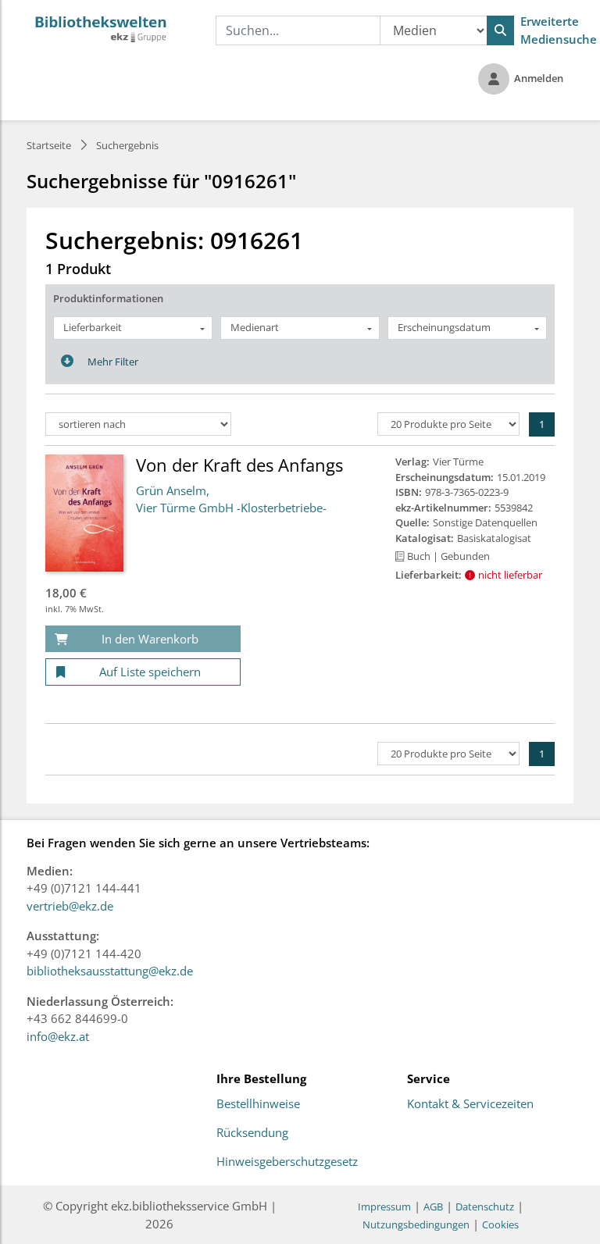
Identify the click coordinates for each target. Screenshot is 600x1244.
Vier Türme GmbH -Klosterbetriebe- (231, 507)
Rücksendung (252, 1133)
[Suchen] (500, 30)
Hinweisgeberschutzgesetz (287, 1162)
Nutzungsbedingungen (416, 1224)
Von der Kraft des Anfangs (239, 464)
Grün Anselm (171, 490)
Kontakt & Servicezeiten (470, 1104)
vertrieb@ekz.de (70, 906)
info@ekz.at (58, 1036)
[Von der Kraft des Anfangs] (84, 512)
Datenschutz (484, 1206)
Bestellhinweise (258, 1104)
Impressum (384, 1206)
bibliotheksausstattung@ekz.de (110, 970)
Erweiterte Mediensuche (558, 30)
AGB (433, 1206)
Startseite (49, 145)
